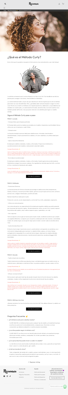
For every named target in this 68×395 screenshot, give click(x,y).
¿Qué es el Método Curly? (25, 10)
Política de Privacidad (39, 374)
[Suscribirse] (62, 378)
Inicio (5, 10)
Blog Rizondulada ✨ (13, 10)
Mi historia (21, 372)
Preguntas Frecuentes (24, 374)
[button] (4, 8)
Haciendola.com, (32, 388)
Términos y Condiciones (40, 379)
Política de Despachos (39, 377)
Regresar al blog (35, 362)
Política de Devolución (39, 372)
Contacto (21, 377)
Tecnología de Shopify (40, 388)
